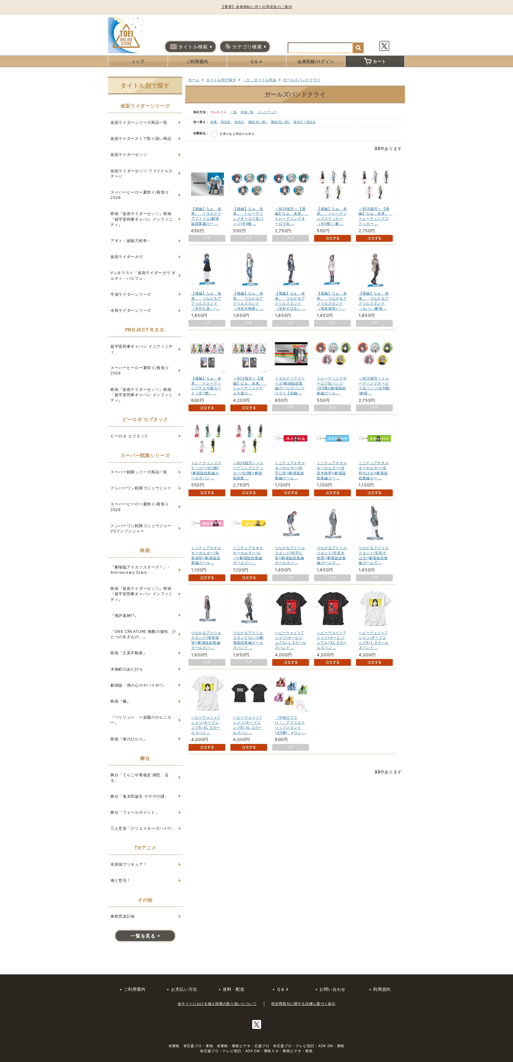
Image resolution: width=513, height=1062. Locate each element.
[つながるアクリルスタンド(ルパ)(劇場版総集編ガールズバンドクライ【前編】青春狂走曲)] (249, 608)
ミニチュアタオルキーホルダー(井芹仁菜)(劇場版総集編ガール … (290, 470)
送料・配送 (234, 989)
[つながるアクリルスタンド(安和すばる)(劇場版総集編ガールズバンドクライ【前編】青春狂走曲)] (375, 523)
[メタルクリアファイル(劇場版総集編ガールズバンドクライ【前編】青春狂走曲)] (291, 354)
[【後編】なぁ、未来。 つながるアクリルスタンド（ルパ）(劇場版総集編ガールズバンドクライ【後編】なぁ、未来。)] (375, 269)
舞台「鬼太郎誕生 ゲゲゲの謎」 (139, 796)
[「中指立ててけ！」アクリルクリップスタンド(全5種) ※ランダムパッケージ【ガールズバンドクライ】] (291, 693)
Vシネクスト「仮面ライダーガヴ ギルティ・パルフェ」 (143, 275)
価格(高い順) (281, 122)
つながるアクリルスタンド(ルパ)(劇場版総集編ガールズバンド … (248, 640)
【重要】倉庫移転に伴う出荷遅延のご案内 (256, 6)
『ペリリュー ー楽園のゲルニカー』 (141, 720)
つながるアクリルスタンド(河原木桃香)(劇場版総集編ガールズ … (332, 555)
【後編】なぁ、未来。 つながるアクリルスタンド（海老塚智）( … (332, 300)
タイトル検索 (193, 47)
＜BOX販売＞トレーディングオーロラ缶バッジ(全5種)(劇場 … (374, 385)
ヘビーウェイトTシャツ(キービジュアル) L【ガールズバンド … (290, 640)
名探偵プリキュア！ (128, 864)
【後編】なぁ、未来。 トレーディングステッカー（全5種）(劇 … (332, 216)
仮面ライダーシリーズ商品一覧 (138, 122)
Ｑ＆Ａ (256, 61)
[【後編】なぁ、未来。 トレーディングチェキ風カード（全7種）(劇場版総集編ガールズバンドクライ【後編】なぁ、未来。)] (208, 354)
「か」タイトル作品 (259, 80)
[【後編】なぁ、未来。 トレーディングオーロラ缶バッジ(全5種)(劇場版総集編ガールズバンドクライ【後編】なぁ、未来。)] (249, 184)
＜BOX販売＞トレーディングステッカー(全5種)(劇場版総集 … (248, 470)
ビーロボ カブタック (129, 436)
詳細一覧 (247, 112)
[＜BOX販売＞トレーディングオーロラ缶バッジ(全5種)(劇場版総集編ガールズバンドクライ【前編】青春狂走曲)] (375, 354)
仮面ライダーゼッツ (128, 154)
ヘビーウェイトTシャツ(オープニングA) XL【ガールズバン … (205, 724)
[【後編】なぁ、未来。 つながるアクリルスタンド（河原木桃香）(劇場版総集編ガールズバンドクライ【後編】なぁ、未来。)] (249, 269)
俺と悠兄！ (120, 880)
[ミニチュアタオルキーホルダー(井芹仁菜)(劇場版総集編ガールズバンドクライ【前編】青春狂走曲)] (291, 438)
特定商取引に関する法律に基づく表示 (303, 1003)
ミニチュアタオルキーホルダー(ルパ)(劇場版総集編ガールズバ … (248, 555)
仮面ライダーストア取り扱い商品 (141, 138)
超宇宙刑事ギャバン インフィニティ (141, 349)
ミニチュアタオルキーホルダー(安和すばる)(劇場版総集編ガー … (374, 470)
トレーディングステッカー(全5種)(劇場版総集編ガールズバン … (206, 470)
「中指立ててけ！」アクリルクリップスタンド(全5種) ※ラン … (290, 724)
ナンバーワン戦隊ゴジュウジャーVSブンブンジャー (141, 528)
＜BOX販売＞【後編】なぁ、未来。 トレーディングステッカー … (375, 216)
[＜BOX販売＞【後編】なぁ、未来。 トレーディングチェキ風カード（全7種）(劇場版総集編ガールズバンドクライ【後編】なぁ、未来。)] (249, 354)
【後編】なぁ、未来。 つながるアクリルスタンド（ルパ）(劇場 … (374, 300)
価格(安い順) (258, 122)
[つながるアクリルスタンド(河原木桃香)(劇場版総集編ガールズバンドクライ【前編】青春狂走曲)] (333, 523)
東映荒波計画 (122, 916)
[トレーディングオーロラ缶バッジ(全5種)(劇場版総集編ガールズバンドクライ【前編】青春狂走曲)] (333, 354)
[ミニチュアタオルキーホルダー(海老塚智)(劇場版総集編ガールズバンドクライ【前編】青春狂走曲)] (208, 523)
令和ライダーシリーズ (130, 310)
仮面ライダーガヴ (126, 256)
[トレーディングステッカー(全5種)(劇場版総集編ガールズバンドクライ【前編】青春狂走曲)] (208, 438)
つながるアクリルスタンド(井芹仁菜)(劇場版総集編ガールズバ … (290, 555)
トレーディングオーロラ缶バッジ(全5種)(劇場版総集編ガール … (332, 385)
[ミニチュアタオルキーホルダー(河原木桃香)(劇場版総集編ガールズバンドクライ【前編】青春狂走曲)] (333, 438)
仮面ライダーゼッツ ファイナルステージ (141, 173)
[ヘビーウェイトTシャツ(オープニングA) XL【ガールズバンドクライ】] (208, 693)
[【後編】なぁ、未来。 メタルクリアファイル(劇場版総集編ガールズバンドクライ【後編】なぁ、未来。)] (208, 184)
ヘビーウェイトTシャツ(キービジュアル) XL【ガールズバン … (332, 640)
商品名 (226, 122)
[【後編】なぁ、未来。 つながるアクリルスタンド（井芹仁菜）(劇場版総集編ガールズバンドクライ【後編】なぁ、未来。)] (208, 269)
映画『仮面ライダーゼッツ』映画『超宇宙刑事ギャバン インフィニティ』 (141, 219)
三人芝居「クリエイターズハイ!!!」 (143, 828)
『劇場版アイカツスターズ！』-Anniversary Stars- (140, 570)
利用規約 (382, 989)
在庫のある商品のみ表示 (237, 133)
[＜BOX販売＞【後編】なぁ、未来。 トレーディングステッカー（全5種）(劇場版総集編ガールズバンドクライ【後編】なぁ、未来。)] (375, 184)
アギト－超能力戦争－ (130, 240)
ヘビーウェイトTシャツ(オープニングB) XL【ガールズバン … (247, 724)
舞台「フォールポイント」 (134, 812)
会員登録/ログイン (315, 61)
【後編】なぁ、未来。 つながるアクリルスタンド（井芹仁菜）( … (206, 300)
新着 (214, 122)
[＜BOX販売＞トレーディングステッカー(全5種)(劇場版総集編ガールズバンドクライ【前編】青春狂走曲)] (249, 438)
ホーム (194, 80)
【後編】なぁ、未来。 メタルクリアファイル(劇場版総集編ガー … (206, 216)
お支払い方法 (184, 989)
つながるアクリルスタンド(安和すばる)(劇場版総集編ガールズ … (374, 555)
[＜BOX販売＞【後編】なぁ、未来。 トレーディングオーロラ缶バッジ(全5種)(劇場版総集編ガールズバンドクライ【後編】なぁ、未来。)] (291, 184)
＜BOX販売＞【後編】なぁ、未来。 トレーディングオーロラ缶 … (292, 216)
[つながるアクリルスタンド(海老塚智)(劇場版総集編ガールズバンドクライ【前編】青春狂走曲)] (208, 608)
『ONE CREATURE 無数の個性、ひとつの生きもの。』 (143, 634)
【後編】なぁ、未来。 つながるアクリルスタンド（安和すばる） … (290, 300)
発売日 (240, 122)
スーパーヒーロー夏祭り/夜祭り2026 (139, 195)
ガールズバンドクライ (302, 80)
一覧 (233, 112)
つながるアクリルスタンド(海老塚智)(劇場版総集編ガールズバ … (206, 640)
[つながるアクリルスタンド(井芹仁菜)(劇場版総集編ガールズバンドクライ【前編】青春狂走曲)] (291, 523)
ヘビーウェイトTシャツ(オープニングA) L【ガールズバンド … (374, 640)
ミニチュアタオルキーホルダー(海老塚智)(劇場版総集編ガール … (206, 555)
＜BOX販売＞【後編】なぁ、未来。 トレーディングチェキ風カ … (250, 385)
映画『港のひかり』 (128, 739)
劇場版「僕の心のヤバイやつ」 (138, 685)
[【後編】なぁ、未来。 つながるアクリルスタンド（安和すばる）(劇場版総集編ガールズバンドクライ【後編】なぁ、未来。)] (291, 269)
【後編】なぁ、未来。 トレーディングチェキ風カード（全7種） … (206, 385)
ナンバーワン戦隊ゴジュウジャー (141, 488)
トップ (138, 61)
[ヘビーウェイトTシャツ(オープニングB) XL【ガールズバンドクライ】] (249, 693)
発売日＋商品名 (305, 122)
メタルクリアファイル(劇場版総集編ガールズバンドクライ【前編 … (290, 385)
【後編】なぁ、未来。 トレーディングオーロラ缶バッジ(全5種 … (248, 216)
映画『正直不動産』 (128, 652)
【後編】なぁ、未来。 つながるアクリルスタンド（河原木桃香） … (248, 300)
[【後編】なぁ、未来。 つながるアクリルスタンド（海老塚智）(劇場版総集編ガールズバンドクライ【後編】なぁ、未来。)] (333, 269)
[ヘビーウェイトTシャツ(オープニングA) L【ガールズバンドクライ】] (375, 608)
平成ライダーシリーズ (130, 294)
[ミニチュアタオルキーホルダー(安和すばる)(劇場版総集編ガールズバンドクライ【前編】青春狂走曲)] (375, 438)
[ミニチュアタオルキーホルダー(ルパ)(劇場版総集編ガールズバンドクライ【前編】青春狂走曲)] (249, 523)
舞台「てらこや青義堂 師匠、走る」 (139, 777)
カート (379, 61)
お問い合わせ (332, 989)
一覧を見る (143, 936)
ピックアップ (267, 112)
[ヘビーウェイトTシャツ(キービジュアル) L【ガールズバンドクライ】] (291, 608)
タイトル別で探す (221, 80)
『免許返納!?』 (124, 615)
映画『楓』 (120, 701)
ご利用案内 (197, 61)
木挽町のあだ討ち (126, 669)
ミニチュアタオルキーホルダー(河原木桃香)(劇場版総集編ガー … (332, 470)
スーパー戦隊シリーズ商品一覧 (138, 472)
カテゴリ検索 (247, 47)
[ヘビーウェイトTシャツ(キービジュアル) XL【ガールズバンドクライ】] (333, 608)
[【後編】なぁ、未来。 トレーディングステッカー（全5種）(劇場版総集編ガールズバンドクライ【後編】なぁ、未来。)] (333, 184)
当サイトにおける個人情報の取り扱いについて (217, 1003)
